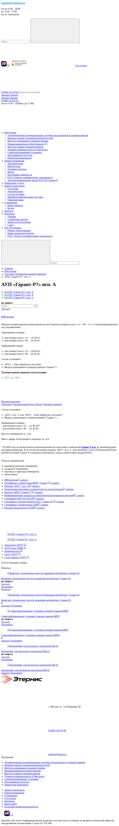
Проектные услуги (14, 183)
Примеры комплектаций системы (25, 197)
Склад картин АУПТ (15, 557)
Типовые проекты (17, 169)
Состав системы (15, 194)
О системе (12, 188)
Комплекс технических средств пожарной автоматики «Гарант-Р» (36, 578)
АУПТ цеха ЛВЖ (13, 548)
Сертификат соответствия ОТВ (20, 504)
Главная (8, 268)
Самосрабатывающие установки (24, 152)
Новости (8, 211)
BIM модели (13, 166)
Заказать (5, 309)
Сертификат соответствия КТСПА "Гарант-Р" (28, 501)
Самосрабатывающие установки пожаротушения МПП (30, 616)
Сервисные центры (17, 219)
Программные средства (19, 155)
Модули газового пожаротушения (25, 146)
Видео (10, 172)
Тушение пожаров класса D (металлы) (27, 149)
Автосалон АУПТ (13, 545)
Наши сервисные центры (20, 233)
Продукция (10, 132)
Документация (15, 163)
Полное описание (11, 401)
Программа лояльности (19, 174)
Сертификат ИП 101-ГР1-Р (18, 498)
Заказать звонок (9, 95)
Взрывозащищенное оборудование (25, 144)
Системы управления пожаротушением (25, 274)
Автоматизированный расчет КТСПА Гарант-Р (32, 180)
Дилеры (11, 216)
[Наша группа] (8, 65)
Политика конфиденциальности (21, 806)
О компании (10, 202)
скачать (24, 480)
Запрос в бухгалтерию (19, 222)
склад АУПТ (11, 554)
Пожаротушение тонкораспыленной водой (30, 138)
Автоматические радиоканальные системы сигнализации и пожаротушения (47, 135)
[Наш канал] (4, 65)
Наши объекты (15, 205)
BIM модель (7, 316)
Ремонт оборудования (19, 230)
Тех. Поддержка (12, 227)
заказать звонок (9, 98)
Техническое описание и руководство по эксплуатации (33, 489)
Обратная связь (15, 199)
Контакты (9, 213)
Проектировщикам (14, 160)
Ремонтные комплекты (19, 158)
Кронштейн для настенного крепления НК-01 (25, 651)
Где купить (10, 798)
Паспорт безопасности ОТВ (19, 508)
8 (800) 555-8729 (9, 92)
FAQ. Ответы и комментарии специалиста (29, 177)
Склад (10, 225)
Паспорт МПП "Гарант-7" (18, 492)
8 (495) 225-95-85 (57, 730)
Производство (11, 551)
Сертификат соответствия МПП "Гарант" (26, 483)
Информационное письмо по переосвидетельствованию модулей (38, 495)
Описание (6, 404)
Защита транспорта (14, 186)
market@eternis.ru (57, 754)
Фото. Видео (35, 404)
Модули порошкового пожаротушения (27, 141)
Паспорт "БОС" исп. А (16, 486)
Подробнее (7, 587)
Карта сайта (10, 804)
